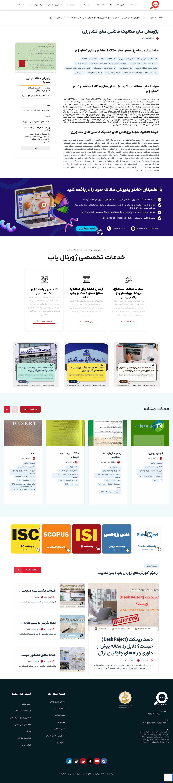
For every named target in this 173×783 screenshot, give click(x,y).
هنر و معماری (59, 729)
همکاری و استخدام (55, 5)
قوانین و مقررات (24, 738)
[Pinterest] (83, 761)
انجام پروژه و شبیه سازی (20, 717)
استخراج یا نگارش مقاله (38, 134)
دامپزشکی (61, 742)
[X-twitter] (90, 761)
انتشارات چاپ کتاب (22, 711)
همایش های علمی (23, 724)
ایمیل (46, 105)
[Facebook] (104, 761)
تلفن (47, 116)
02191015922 (154, 714)
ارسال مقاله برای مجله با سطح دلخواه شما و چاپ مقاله (86, 293)
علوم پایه (61, 722)
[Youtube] (97, 761)
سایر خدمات (87, 5)
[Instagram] (76, 761)
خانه (160, 17)
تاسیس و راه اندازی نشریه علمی (44, 291)
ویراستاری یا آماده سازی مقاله (36, 136)
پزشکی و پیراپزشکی (57, 701)
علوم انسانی (60, 715)
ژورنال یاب (133, 5)
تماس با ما (21, 5)
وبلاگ (28, 731)
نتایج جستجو (150, 17)
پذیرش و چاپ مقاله (39, 139)
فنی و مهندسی (59, 708)
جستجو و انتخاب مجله (118, 5)
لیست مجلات (72, 5)
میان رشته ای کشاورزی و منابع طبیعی (103, 17)
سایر (45, 141)
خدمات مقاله (102, 5)
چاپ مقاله (26, 704)
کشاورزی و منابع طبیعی (131, 17)
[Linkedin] (69, 761)
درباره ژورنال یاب (37, 5)
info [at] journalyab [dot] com (154, 723)
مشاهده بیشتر (30, 409)
